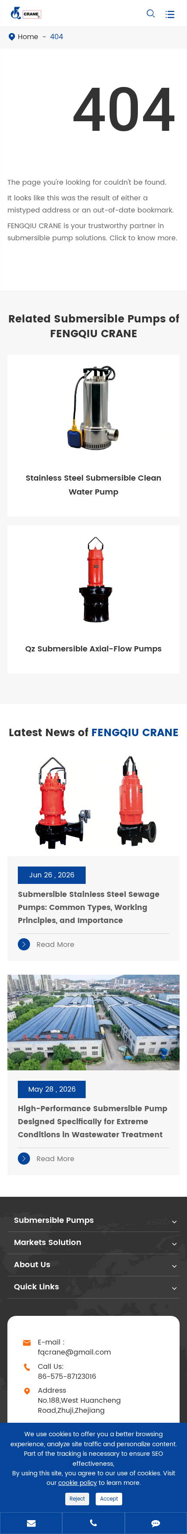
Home (28, 37)
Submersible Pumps (54, 1220)
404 (56, 37)
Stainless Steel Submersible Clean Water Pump (93, 485)
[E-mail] (31, 1524)
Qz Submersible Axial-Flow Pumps (93, 649)
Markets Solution (47, 1242)
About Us (32, 1264)
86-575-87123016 (67, 1377)
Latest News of (94, 733)
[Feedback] (156, 1524)
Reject (77, 1499)
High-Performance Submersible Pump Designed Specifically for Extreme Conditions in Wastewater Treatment (92, 1122)
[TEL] (93, 1524)
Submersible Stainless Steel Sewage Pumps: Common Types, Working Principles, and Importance (89, 908)
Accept (109, 1499)
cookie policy (77, 1483)
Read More (47, 944)
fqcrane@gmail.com (74, 1353)
